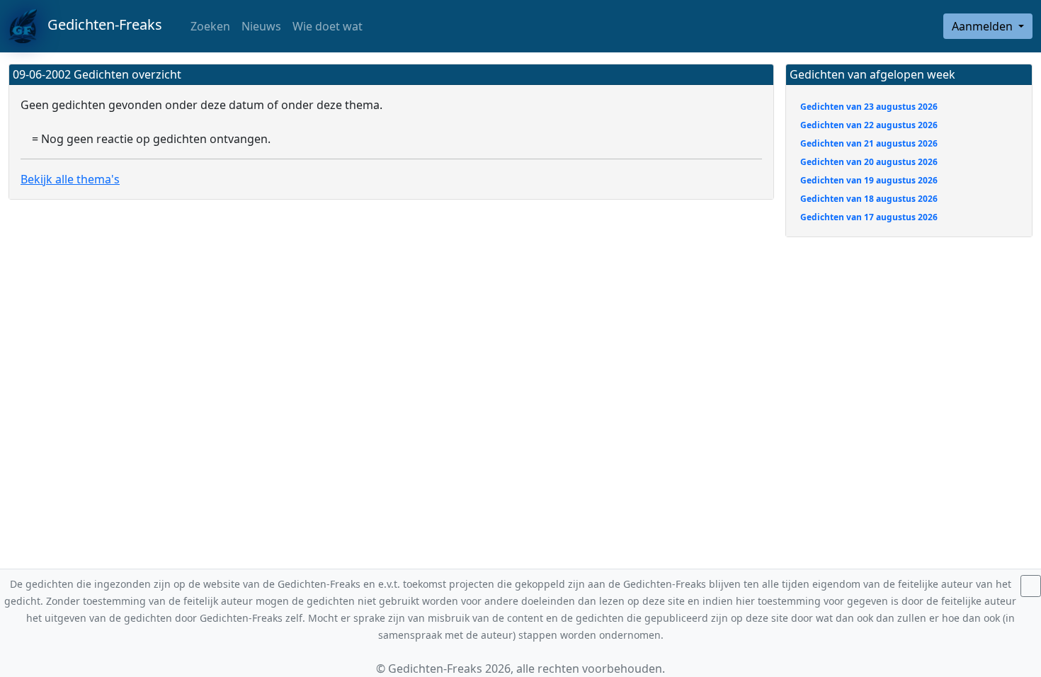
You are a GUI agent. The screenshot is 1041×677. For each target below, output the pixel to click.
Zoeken (209, 26)
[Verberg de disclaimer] (1030, 586)
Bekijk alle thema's (70, 179)
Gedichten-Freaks (99, 24)
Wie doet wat (327, 26)
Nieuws (261, 26)
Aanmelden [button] (984, 26)
